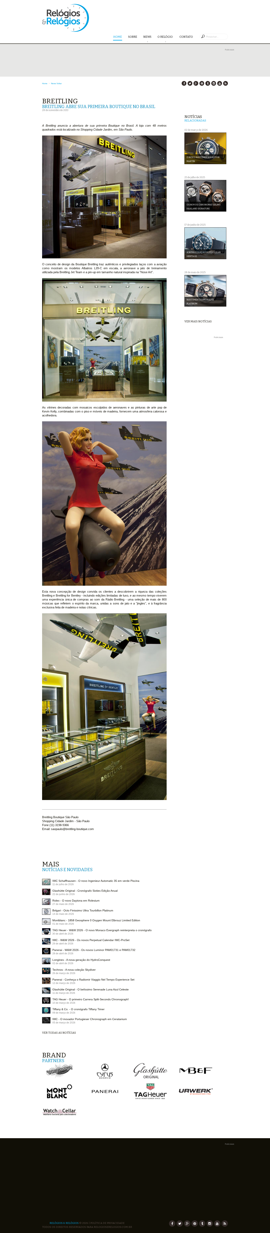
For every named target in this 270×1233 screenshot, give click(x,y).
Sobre (132, 37)
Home (117, 37)
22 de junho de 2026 (63, 894)
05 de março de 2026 (63, 1022)
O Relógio (165, 37)
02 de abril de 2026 (62, 963)
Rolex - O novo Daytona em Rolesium (76, 900)
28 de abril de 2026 (62, 953)
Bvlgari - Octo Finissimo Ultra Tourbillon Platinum (82, 910)
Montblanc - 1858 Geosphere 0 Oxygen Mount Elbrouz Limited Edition (96, 920)
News (147, 37)
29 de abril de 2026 (62, 943)
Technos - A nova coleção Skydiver (74, 969)
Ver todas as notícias (59, 1032)
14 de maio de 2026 (63, 914)
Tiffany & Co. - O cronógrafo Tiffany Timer (78, 1009)
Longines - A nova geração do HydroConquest (81, 959)
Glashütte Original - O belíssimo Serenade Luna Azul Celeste (90, 989)
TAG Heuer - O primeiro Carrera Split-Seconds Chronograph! (90, 999)
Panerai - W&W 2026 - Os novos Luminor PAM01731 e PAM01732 (93, 950)
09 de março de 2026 (63, 1012)
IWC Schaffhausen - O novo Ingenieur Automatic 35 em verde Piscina (95, 880)
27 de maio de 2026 (63, 904)
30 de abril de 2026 (62, 933)
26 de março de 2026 (63, 973)
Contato (186, 37)
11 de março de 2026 (63, 993)
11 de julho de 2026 (63, 884)
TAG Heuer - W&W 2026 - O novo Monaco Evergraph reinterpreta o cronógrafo (102, 930)
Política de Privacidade (107, 1223)
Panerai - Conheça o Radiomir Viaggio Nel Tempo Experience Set (93, 979)
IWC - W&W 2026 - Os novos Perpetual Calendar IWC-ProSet (90, 940)
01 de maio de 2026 (63, 923)
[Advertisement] (206, 398)
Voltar (59, 83)
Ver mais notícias (198, 321)
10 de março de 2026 (63, 1002)
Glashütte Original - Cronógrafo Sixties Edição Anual (85, 890)
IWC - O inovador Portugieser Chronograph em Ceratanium (89, 1019)
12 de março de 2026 (63, 983)
